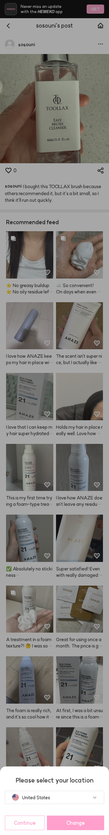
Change (75, 823)
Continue (25, 823)
